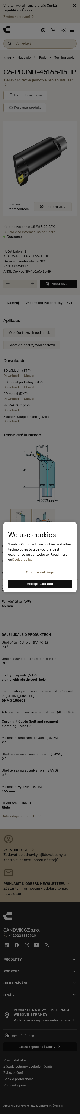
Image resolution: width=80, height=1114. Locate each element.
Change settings (40, 572)
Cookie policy (22, 560)
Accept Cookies (40, 584)
